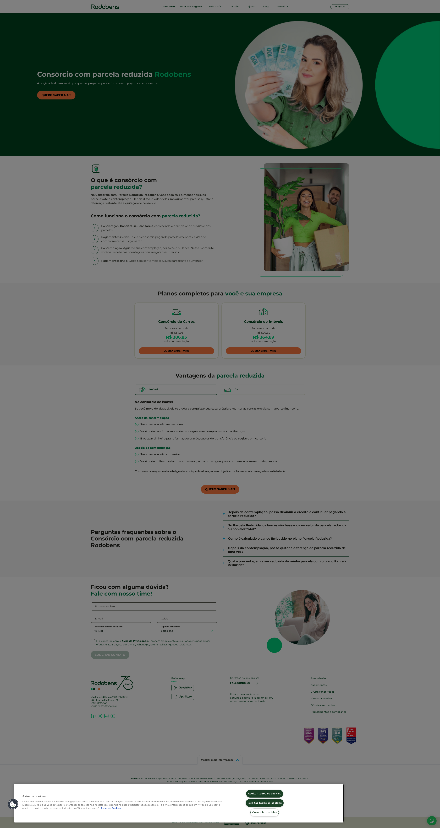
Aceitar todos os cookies (264, 793)
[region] (179, 803)
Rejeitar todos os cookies (265, 802)
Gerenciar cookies (264, 812)
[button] (13, 804)
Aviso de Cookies (111, 808)
